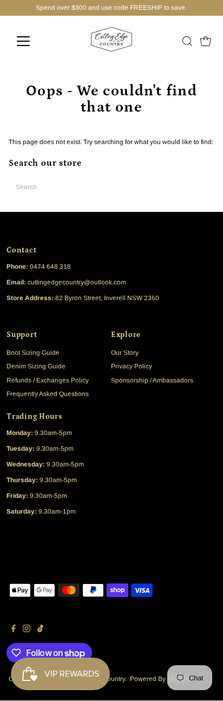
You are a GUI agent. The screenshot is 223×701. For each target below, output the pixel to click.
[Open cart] (205, 41)
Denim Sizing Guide (35, 366)
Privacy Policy (131, 366)
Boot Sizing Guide (33, 352)
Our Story (125, 352)
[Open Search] (187, 41)
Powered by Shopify (159, 679)
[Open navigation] (33, 41)
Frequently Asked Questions (47, 394)
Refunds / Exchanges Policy (47, 380)
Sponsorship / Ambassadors (152, 380)
